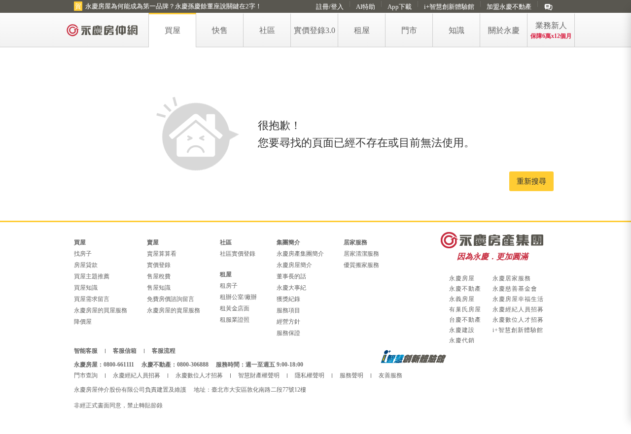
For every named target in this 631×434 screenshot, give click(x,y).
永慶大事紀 (291, 287)
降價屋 (83, 321)
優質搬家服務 (361, 265)
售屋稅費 (159, 276)
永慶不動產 (465, 288)
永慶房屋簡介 (294, 265)
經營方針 (288, 321)
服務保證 (288, 333)
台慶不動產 (465, 319)
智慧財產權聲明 (259, 375)
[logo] (103, 30)
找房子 (83, 253)
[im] (548, 6)
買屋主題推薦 (91, 276)
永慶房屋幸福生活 (518, 299)
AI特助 (365, 6)
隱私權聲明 (309, 375)
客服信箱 (125, 350)
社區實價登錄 (237, 253)
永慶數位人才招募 (518, 319)
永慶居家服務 (511, 278)
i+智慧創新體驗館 (449, 6)
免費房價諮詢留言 (170, 299)
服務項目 (288, 310)
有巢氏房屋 (465, 309)
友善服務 (390, 375)
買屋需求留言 (91, 299)
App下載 (399, 6)
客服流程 (163, 350)
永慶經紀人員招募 (518, 309)
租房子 (229, 285)
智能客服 (86, 350)
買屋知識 (86, 287)
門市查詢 (86, 375)
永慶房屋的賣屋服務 (173, 310)
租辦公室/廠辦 (238, 297)
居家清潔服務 (361, 253)
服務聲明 (351, 375)
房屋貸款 (86, 265)
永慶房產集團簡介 (300, 253)
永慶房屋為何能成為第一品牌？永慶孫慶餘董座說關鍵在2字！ (173, 6)
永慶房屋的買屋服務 (100, 310)
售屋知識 (159, 287)
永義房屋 (462, 299)
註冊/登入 (330, 6)
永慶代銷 (462, 340)
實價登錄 (159, 265)
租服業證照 (234, 319)
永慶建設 (462, 330)
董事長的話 (291, 276)
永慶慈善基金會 (514, 288)
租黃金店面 (234, 308)
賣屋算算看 (161, 253)
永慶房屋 (462, 278)
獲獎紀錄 (288, 299)
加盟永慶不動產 (509, 6)
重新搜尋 (531, 181)
